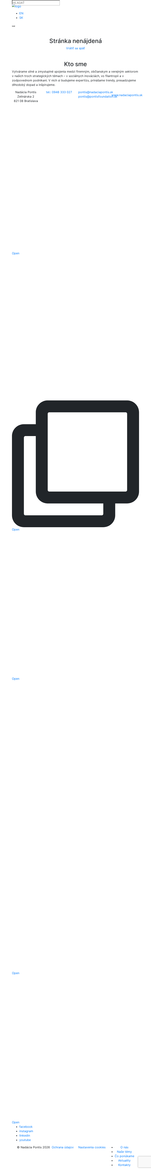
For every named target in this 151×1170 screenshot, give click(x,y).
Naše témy (124, 1151)
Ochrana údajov (63, 1147)
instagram (26, 1131)
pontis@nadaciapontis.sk (95, 92)
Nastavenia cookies (92, 1147)
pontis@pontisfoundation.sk (97, 96)
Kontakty (124, 1165)
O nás (124, 1147)
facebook (26, 1126)
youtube (25, 1140)
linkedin (24, 1135)
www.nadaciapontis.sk (127, 95)
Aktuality (124, 1160)
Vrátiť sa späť (75, 48)
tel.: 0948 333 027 (59, 92)
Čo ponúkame (124, 1156)
